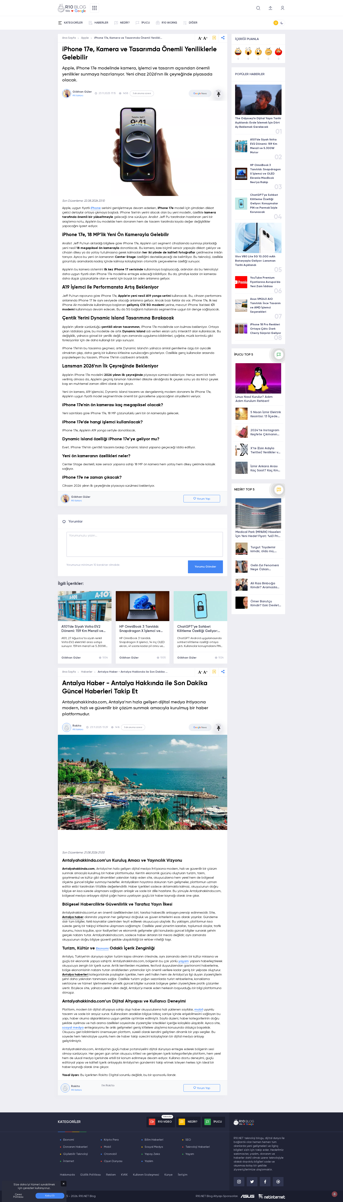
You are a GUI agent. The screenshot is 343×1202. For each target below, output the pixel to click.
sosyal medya (73, 1027)
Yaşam (189, 1154)
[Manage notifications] (334, 1194)
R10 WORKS (169, 22)
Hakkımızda (67, 1174)
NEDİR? (125, 22)
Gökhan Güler (71, 657)
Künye (169, 1174)
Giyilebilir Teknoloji (75, 1154)
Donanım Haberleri (75, 1147)
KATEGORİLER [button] (73, 22)
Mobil (107, 1147)
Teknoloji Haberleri (197, 1147)
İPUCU (145, 22)
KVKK (124, 1174)
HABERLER (101, 22)
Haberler (86, 672)
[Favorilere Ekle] (214, 38)
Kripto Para (111, 1139)
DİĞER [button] (193, 22)
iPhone (96, 208)
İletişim (182, 1174)
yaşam (183, 961)
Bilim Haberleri (154, 1139)
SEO (188, 1139)
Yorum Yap (203, 499)
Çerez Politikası (18, 1195)
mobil (198, 1009)
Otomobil (110, 1154)
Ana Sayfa (69, 38)
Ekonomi (102, 948)
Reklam (111, 1174)
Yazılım (149, 1161)
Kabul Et (50, 1196)
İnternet (68, 1161)
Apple (85, 38)
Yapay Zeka (152, 1154)
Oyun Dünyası (113, 1161)
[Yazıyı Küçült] (200, 672)
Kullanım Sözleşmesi (146, 1174)
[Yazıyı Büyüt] (205, 672)
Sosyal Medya (154, 1147)
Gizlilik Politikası (90, 1174)
